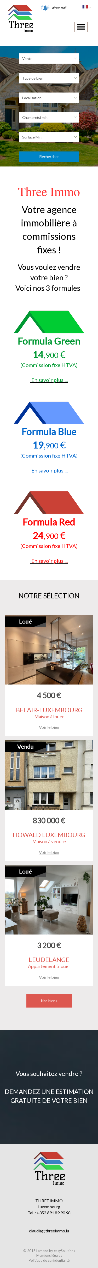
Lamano (42, 1251)
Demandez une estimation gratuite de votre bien (49, 1096)
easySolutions (64, 1251)
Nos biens (49, 1000)
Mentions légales (49, 1255)
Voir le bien (49, 727)
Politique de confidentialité (49, 1260)
